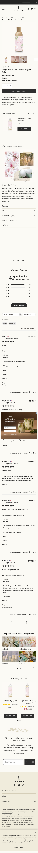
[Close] (35, 832)
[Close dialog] (36, 413)
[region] (19, 840)
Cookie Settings (19, 848)
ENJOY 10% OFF (10, 431)
